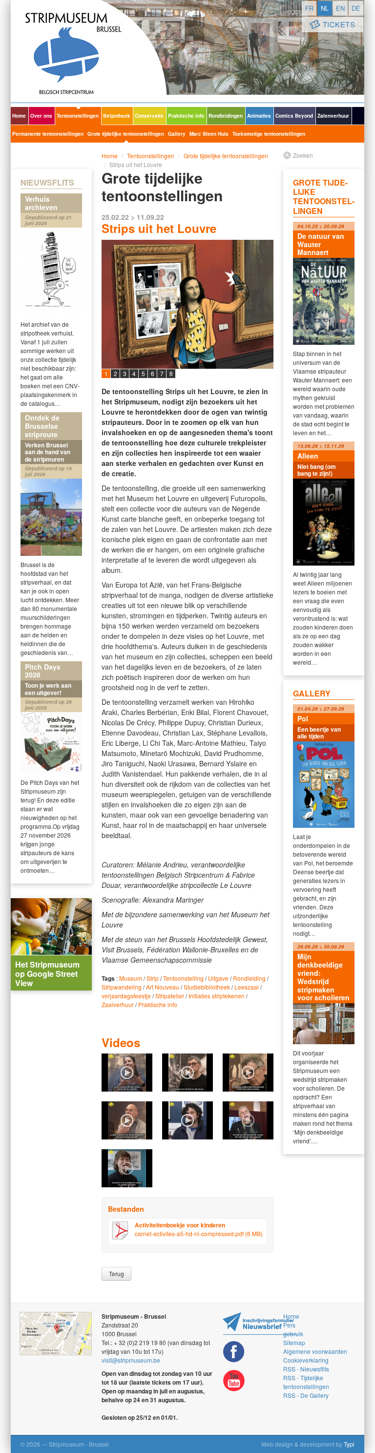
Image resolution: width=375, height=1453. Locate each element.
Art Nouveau (162, 987)
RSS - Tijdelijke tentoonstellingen (306, 1381)
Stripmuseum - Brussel (89, 51)
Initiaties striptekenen (216, 995)
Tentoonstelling (183, 978)
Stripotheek (116, 115)
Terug (116, 1273)
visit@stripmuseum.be (131, 1360)
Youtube (234, 1381)
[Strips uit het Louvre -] (187, 361)
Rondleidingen (225, 115)
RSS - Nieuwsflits (306, 1369)
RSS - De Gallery (306, 1395)
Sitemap (294, 1342)
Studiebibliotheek (207, 987)
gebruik (293, 1333)
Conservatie (149, 115)
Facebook (234, 1352)
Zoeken (303, 155)
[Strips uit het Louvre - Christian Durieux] (127, 1120)
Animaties (259, 115)
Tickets (339, 24)
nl (325, 8)
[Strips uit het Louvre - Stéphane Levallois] (187, 1072)
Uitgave (218, 978)
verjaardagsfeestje (126, 995)
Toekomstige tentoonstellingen (268, 133)
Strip (152, 978)
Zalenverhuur (333, 115)
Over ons (41, 115)
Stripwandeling (122, 987)
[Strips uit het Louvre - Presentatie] (127, 1072)
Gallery (177, 133)
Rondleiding (249, 978)
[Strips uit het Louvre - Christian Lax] (248, 1072)
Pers (289, 1325)
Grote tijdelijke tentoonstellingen (125, 133)
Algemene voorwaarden (315, 1351)
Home (19, 115)
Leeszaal (246, 987)
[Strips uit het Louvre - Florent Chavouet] (187, 1120)
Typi (349, 1444)
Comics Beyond (294, 115)
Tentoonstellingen (78, 115)
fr (309, 8)
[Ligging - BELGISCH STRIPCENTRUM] (56, 1334)
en (340, 8)
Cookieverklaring (306, 1360)
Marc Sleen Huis (209, 133)
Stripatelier (169, 995)
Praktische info (186, 115)
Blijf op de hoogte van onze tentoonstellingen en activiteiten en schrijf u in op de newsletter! (260, 1323)
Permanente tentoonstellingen (47, 133)
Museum (130, 978)
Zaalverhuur (118, 1004)
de (356, 8)
